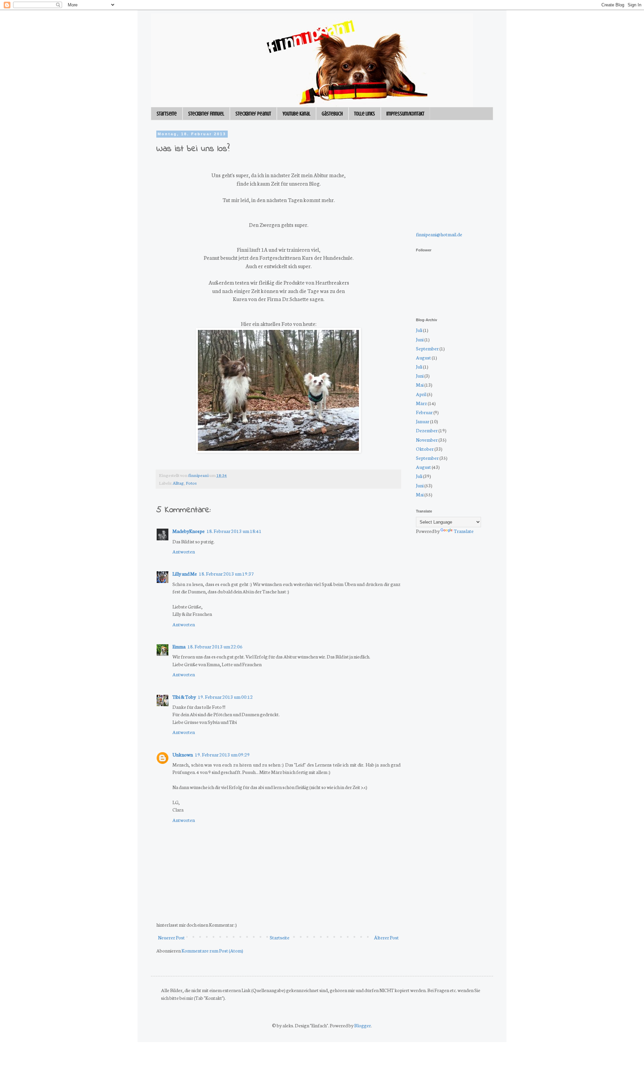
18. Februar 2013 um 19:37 (226, 573)
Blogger (362, 1025)
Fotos (191, 483)
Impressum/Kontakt (405, 114)
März (421, 403)
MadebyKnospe (188, 531)
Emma (178, 646)
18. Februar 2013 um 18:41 (234, 531)
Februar (424, 412)
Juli (419, 330)
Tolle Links (364, 114)
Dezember (427, 430)
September (427, 348)
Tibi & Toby (184, 696)
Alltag (178, 483)
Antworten (183, 551)
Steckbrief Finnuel (206, 114)
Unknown (182, 754)
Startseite (167, 114)
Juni (420, 339)
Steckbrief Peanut (253, 114)
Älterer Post (386, 937)
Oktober (425, 448)
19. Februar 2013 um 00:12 (225, 696)
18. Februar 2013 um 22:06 (215, 646)
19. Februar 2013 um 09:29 (222, 754)
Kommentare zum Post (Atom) (212, 950)
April (421, 394)
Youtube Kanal (296, 114)
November (427, 439)
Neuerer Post (171, 937)
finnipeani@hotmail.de (439, 234)
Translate (464, 531)
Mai (420, 384)
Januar (422, 421)
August (423, 357)
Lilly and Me (184, 573)
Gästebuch (332, 114)
